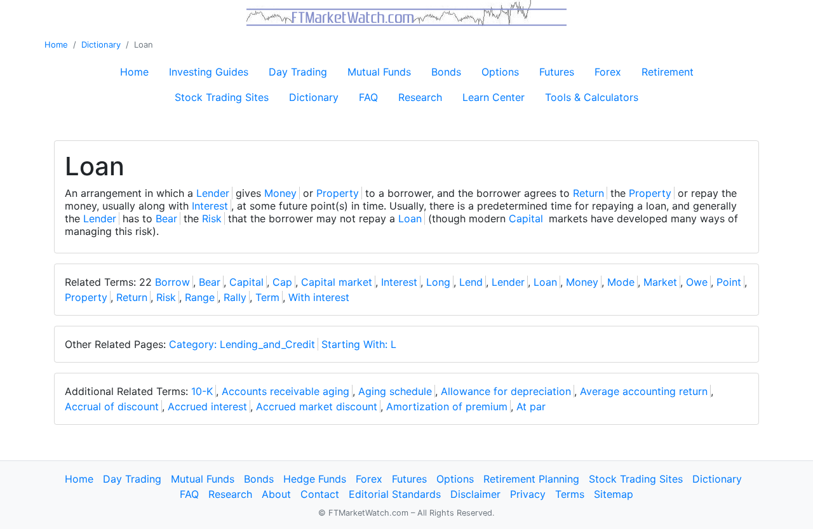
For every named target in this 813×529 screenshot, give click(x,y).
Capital (526, 218)
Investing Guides (208, 71)
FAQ (368, 97)
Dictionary (101, 44)
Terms (569, 494)
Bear (166, 218)
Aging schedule (395, 391)
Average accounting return (644, 391)
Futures (556, 71)
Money (280, 193)
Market (660, 282)
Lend (471, 282)
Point (728, 282)
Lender (212, 193)
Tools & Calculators (591, 97)
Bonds (446, 71)
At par (531, 406)
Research (420, 97)
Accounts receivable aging (285, 391)
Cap (282, 282)
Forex (608, 71)
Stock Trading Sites (222, 97)
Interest (210, 205)
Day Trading (298, 71)
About (276, 494)
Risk (212, 218)
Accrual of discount (112, 406)
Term (267, 297)
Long (438, 282)
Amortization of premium (446, 406)
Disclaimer (475, 494)
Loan (410, 218)
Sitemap (613, 494)
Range (200, 297)
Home (56, 44)
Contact (319, 494)
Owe (697, 282)
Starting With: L (358, 344)
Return (588, 193)
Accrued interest (207, 406)
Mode (621, 282)
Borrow (172, 282)
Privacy (528, 494)
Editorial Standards (395, 494)
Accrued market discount (316, 406)
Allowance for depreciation (506, 391)
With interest (318, 297)
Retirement (668, 71)
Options (500, 71)
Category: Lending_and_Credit (242, 344)
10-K (202, 391)
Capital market (336, 282)
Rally (235, 297)
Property (337, 193)
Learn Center (493, 97)
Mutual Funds (379, 71)
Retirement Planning (531, 478)
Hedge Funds (314, 478)
